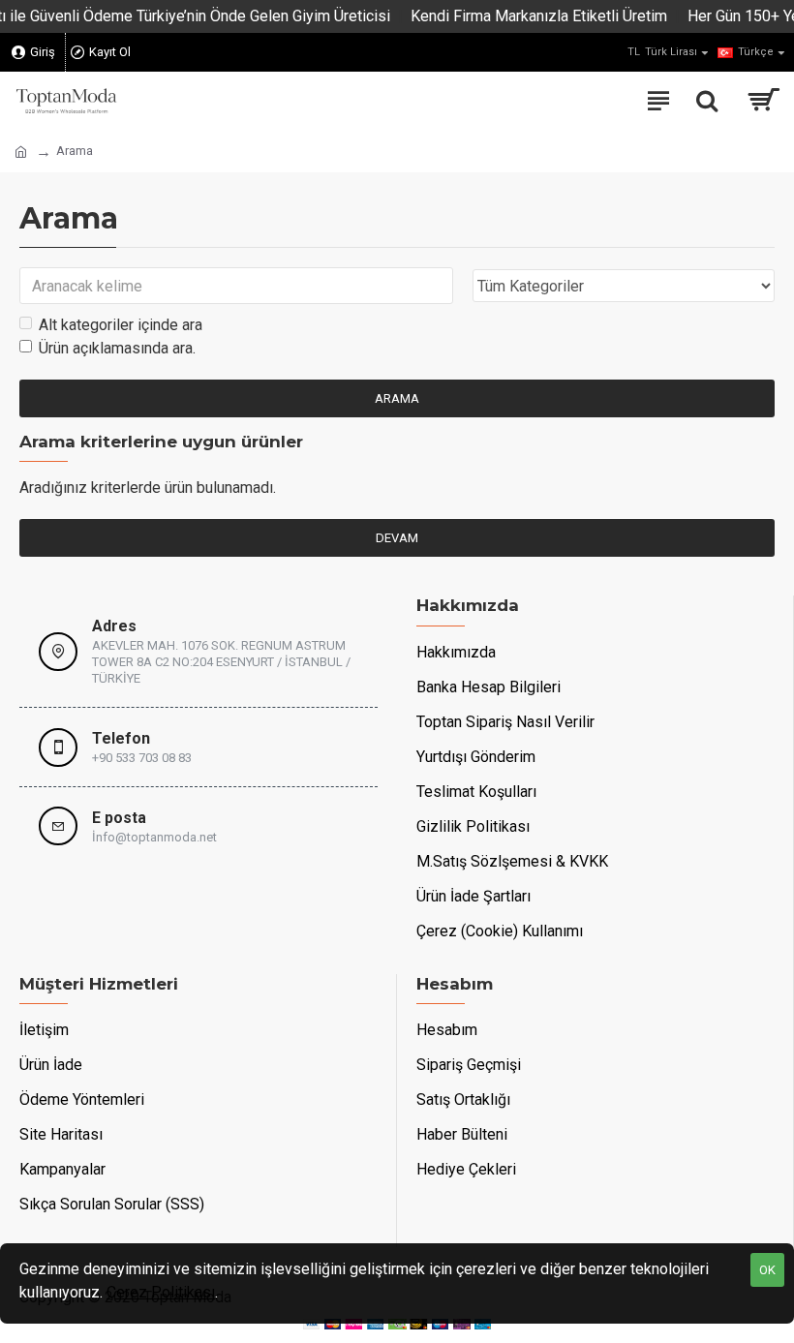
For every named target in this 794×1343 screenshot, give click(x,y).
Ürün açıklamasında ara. (117, 348)
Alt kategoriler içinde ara (120, 325)
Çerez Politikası (161, 1292)
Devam (397, 538)
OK (767, 1270)
